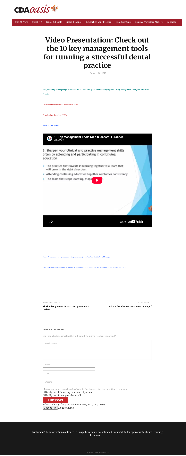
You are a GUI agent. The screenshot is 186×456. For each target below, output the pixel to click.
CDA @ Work (21, 22)
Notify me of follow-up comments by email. (69, 392)
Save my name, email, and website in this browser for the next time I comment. (87, 389)
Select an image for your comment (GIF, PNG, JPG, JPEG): (74, 404)
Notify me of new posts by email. (63, 395)
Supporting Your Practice (98, 22)
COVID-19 (37, 22)
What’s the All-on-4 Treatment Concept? (130, 306)
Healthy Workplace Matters (149, 22)
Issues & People (54, 22)
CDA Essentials (123, 22)
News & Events (73, 22)
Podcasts (171, 22)
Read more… (97, 435)
